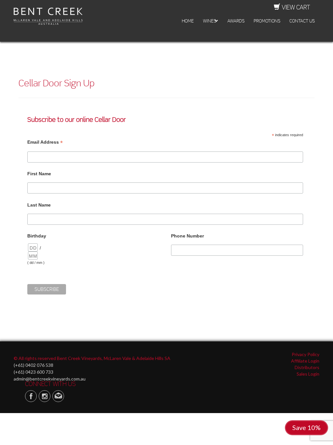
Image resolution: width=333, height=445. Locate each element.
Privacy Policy (305, 354)
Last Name (39, 205)
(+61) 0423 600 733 (33, 372)
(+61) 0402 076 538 (33, 365)
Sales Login (308, 374)
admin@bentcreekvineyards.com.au (50, 378)
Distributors (307, 367)
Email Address (45, 142)
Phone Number (187, 235)
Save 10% (306, 427)
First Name (39, 173)
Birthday (36, 235)
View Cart (296, 7)
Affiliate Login (305, 361)
